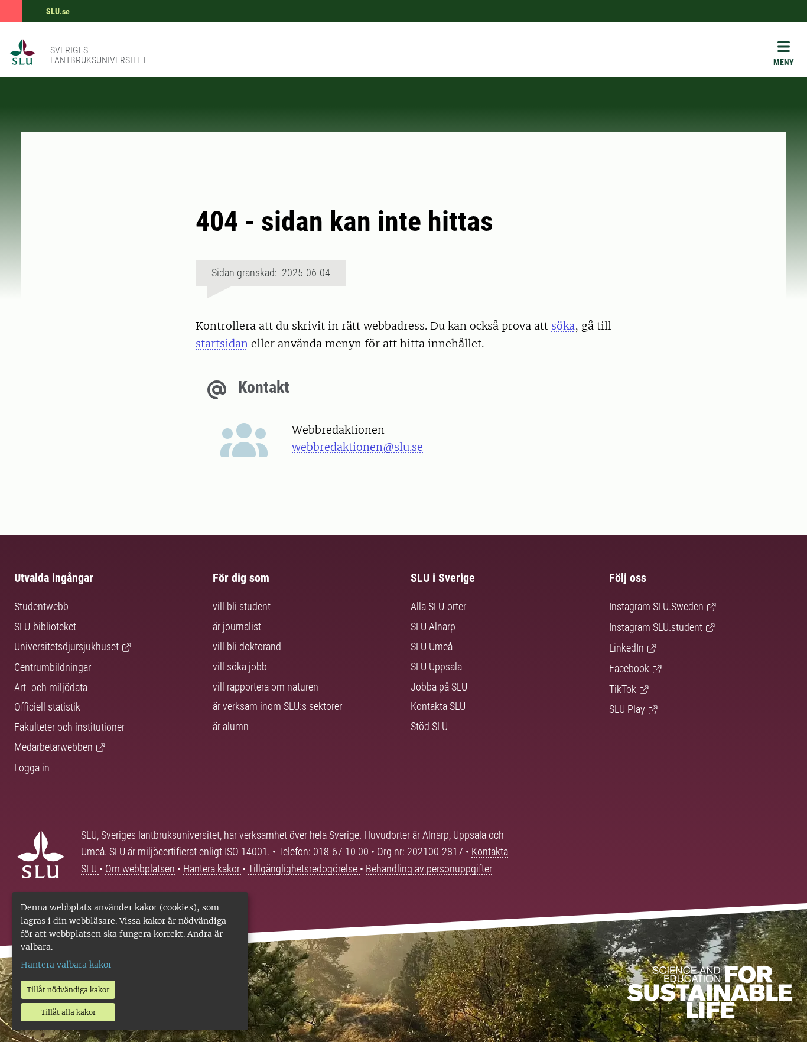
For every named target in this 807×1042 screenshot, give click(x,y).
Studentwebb (41, 606)
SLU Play (627, 709)
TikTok (622, 689)
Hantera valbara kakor (66, 964)
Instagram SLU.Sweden (656, 606)
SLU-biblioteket (45, 626)
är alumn (231, 726)
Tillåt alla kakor (68, 1012)
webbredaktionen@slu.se (357, 447)
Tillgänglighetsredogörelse (304, 868)
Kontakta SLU (438, 706)
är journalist (237, 626)
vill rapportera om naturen (265, 686)
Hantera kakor (212, 868)
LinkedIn (626, 648)
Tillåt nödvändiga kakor (68, 989)
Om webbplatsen (140, 868)
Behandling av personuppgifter (429, 868)
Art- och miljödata (50, 687)
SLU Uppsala (436, 666)
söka (563, 326)
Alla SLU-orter (438, 606)
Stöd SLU (429, 726)
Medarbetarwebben (53, 747)
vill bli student (242, 606)
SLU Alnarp (433, 626)
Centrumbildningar (52, 667)
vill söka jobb (240, 666)
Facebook (629, 668)
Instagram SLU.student (655, 627)
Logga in (32, 767)
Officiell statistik (47, 707)
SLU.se (58, 11)
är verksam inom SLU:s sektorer (277, 706)
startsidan (222, 343)
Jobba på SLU (439, 686)
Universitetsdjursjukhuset (66, 646)
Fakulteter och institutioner (69, 727)
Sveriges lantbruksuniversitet (98, 55)
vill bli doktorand (247, 646)
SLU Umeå (432, 646)
